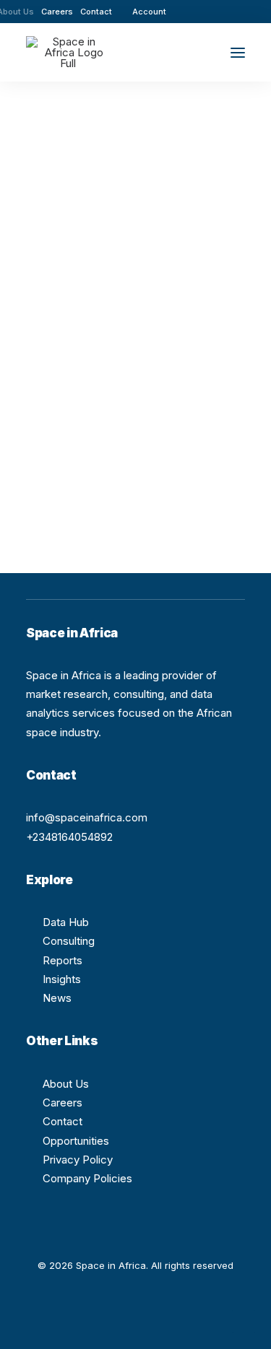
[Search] (195, 52)
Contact (96, 11)
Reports (62, 960)
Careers (57, 11)
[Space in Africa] (68, 52)
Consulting (69, 941)
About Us (66, 1084)
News (57, 998)
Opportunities (76, 1141)
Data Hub (66, 922)
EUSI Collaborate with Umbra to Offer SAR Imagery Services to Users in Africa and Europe (135, 327)
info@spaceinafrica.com (86, 817)
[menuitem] (57, 11)
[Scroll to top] (243, 1320)
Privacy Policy (78, 1159)
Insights (62, 979)
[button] (198, 11)
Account (149, 11)
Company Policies (87, 1178)
